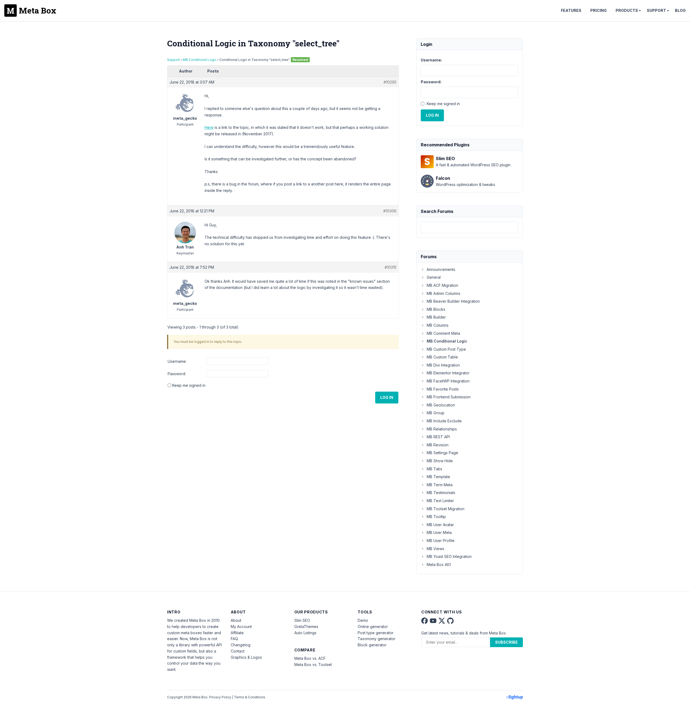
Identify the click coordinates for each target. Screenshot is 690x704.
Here (209, 127)
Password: (177, 373)
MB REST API (438, 436)
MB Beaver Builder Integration (453, 301)
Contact (237, 651)
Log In (386, 397)
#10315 (390, 267)
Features (571, 10)
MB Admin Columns (443, 293)
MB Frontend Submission (449, 397)
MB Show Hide (440, 460)
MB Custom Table (442, 357)
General (434, 277)
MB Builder (436, 317)
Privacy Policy (220, 697)
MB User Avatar (440, 524)
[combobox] (469, 227)
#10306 (389, 211)
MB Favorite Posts (443, 389)
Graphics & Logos (246, 657)
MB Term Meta (440, 484)
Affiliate (237, 632)
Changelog (240, 645)
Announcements (441, 269)
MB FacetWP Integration (448, 381)
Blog (680, 10)
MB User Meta (439, 532)
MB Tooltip (436, 516)
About (236, 620)
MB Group (435, 412)
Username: (177, 361)
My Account (241, 626)
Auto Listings (305, 632)
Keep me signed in (188, 385)
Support (656, 10)
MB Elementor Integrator (448, 373)
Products (627, 10)
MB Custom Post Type (446, 349)
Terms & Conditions (249, 697)
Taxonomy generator (376, 638)
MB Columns (437, 325)
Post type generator (376, 632)
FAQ (234, 638)
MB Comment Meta (443, 333)
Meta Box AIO (439, 564)
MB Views (435, 548)
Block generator (372, 645)
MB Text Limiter (440, 500)
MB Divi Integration (443, 365)
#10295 (390, 82)
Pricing (598, 10)
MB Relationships (442, 429)
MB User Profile (440, 540)
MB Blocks (436, 309)
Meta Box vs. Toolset (313, 664)
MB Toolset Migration (445, 508)
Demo (363, 620)
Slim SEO (302, 620)
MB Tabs (434, 469)
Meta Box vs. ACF (310, 658)
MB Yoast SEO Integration (449, 556)
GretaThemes (306, 626)
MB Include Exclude (444, 421)
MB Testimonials (441, 492)
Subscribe (506, 642)
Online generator (373, 626)
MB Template (438, 476)
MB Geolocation (441, 405)
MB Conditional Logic (199, 60)
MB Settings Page (442, 452)
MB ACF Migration (442, 285)
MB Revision (437, 445)
